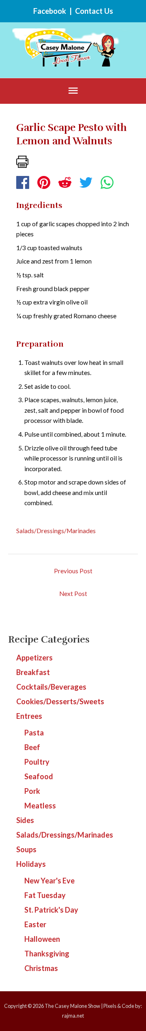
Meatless (40, 805)
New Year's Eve (49, 880)
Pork (32, 791)
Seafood (38, 776)
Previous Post (73, 570)
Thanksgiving (46, 953)
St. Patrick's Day (51, 909)
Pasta (34, 732)
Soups (26, 849)
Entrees (29, 716)
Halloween (42, 939)
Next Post (73, 593)
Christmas (41, 968)
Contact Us (94, 10)
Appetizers (34, 657)
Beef (32, 747)
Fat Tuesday (45, 895)
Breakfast (33, 672)
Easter (35, 924)
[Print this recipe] (22, 161)
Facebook (49, 10)
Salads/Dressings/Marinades (56, 530)
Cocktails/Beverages (51, 686)
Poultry (36, 761)
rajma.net (73, 1015)
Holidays (31, 864)
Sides (25, 820)
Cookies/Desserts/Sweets (60, 701)
